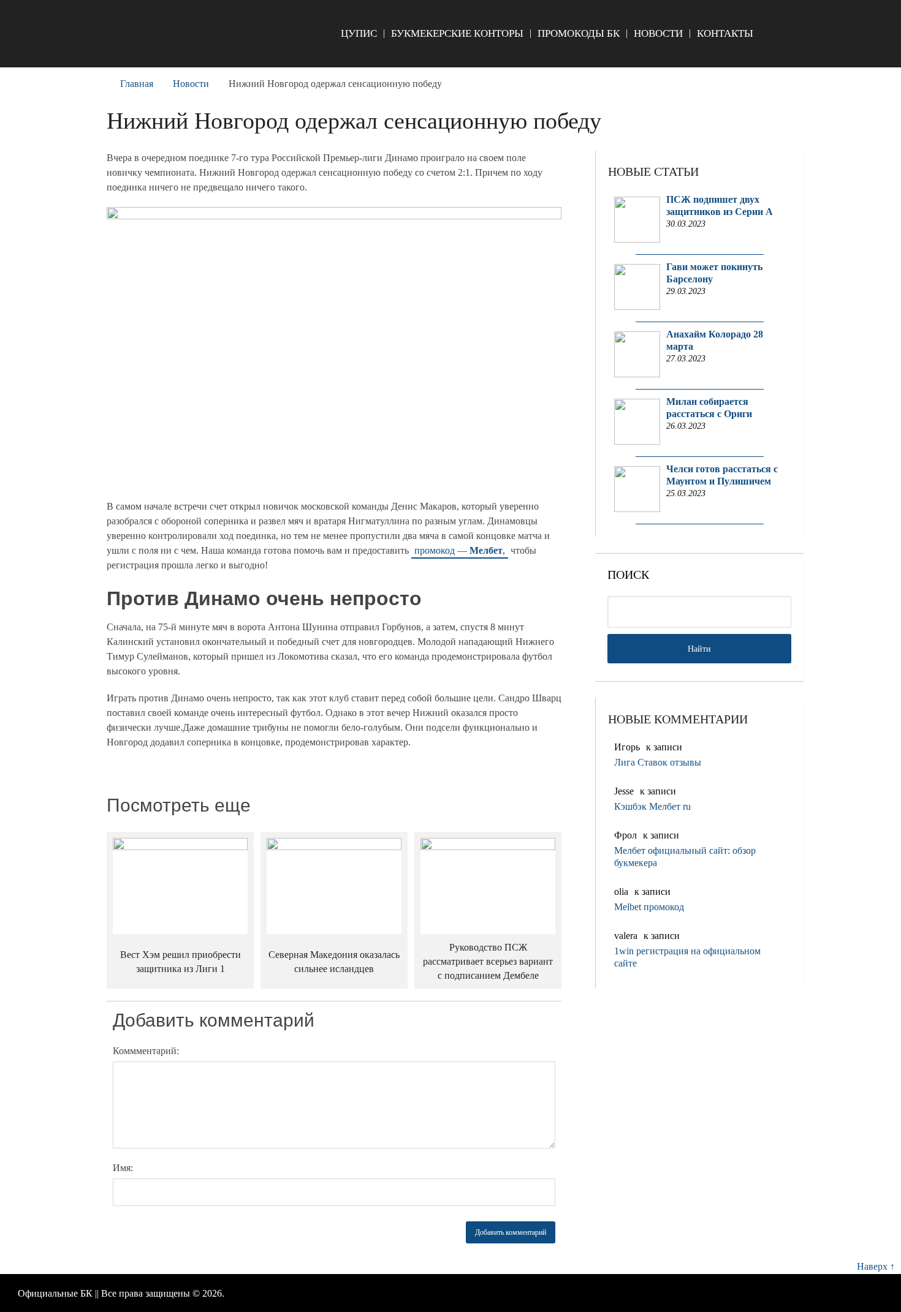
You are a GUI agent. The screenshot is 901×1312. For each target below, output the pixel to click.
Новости (658, 33)
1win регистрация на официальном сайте (687, 957)
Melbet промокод (649, 907)
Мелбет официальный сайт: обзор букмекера (685, 856)
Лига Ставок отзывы (657, 762)
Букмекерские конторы (457, 33)
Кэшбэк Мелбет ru (652, 806)
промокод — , (459, 550)
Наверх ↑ (876, 1266)
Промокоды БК (579, 33)
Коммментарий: (146, 1051)
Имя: (123, 1168)
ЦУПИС (359, 33)
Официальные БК (55, 1293)
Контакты (725, 33)
